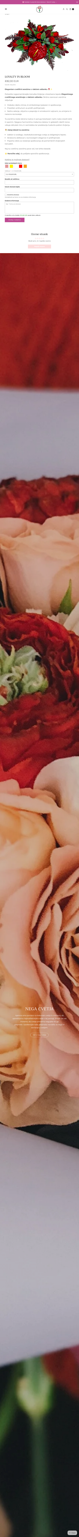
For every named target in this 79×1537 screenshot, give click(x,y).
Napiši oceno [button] (39, 246)
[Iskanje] (67, 9)
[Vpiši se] (63, 9)
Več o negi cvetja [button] (39, 1035)
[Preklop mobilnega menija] (7, 9)
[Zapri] (77, 2)
